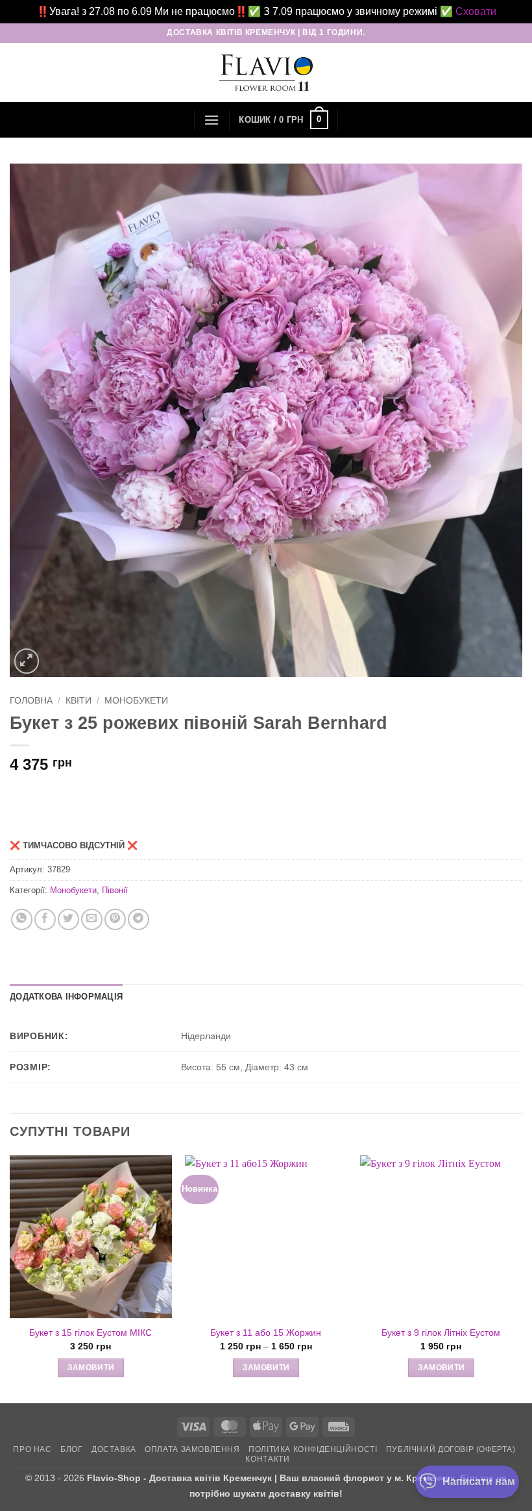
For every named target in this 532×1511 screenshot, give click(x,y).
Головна (31, 701)
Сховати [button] (475, 11)
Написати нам (478, 1481)
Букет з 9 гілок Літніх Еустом (440, 1332)
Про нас (32, 1449)
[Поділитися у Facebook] (45, 919)
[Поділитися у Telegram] (138, 919)
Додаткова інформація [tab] (66, 996)
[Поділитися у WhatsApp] (21, 919)
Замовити (91, 1367)
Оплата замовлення (192, 1449)
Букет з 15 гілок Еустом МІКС (90, 1332)
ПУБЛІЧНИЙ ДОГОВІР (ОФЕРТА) (451, 1449)
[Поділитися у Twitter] (68, 919)
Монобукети (136, 701)
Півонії (115, 890)
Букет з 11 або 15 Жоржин (265, 1332)
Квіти (78, 701)
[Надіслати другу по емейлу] (92, 919)
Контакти (267, 1459)
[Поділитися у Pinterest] (115, 919)
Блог (71, 1449)
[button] (211, 120)
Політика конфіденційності (312, 1449)
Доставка (113, 1449)
